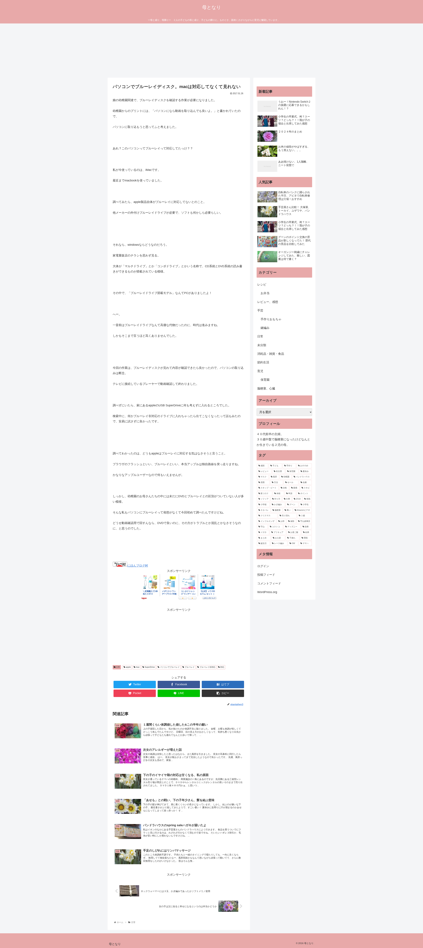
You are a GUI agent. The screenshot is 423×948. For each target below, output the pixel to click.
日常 (117, 667)
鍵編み (265, 327)
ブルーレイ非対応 (207, 667)
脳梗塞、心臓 (266, 388)
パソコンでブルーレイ (169, 667)
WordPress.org (267, 592)
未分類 (261, 345)
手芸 (260, 310)
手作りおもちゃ (271, 319)
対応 (222, 667)
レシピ (261, 284)
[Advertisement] (211, 50)
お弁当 (265, 293)
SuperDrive (149, 667)
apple (128, 667)
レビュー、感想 (267, 302)
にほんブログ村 (137, 565)
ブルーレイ (189, 667)
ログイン (263, 566)
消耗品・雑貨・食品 (270, 353)
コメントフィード (269, 583)
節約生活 (263, 362)
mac (137, 667)
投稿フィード (266, 574)
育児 (260, 371)
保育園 (265, 379)
